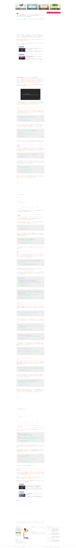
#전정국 (34, 437)
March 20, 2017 (29, 370)
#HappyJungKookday (25, 438)
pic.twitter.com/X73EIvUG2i (24, 226)
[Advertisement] (30, 27)
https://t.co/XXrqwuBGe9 (22, 437)
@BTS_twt (36, 381)
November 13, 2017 (29, 353)
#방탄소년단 (27, 437)
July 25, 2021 (29, 242)
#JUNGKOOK (37, 437)
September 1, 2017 (26, 285)
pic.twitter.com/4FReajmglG (28, 169)
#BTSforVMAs (20, 381)
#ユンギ (19, 169)
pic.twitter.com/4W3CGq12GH (28, 240)
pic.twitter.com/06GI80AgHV (34, 154)
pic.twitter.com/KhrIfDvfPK (31, 438)
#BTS (28, 294)
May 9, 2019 (26, 338)
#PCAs (23, 294)
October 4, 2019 (28, 297)
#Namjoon (31, 294)
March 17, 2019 (28, 171)
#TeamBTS (29, 381)
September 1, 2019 (30, 440)
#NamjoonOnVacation (36, 294)
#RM (29, 294)
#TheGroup (25, 294)
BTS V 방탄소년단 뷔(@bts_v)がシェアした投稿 (27, 207)
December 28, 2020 (28, 314)
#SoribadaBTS (33, 381)
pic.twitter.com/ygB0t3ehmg (22, 382)
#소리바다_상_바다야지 (38, 380)
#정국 (32, 437)
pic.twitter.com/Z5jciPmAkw (34, 312)
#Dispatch (20, 438)
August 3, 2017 (30, 329)
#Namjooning (20, 295)
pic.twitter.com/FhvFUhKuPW (22, 283)
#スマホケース (22, 169)
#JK (39, 437)
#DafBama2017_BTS (25, 381)
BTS (17, 13)
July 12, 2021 (26, 156)
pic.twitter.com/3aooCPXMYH (26, 295)
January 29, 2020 (29, 461)
